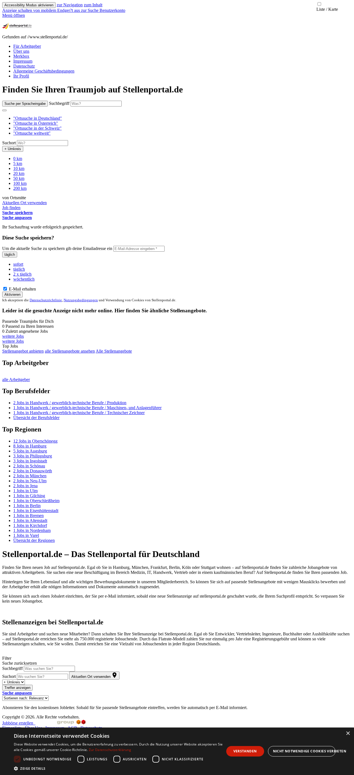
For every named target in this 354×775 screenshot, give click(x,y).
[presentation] (41, 10)
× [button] (348, 733)
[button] (37, 118)
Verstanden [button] (245, 751)
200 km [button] (20, 188)
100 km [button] (20, 183)
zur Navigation (70, 4)
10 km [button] (18, 168)
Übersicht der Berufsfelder (36, 417)
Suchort (9, 142)
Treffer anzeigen (17, 688)
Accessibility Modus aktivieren (28, 5)
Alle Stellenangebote (114, 351)
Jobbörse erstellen (18, 723)
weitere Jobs (13, 336)
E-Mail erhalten (22, 289)
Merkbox (21, 56)
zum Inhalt (93, 4)
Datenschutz (24, 66)
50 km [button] (18, 178)
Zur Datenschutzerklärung (110, 749)
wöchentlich (24, 279)
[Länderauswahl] (4, 110)
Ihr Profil (21, 76)
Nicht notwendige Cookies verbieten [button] (304, 751)
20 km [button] (18, 173)
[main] (177, 397)
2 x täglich (22, 274)
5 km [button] (17, 163)
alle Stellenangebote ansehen (70, 351)
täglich (9, 254)
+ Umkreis (12, 149)
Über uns (21, 51)
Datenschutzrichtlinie (46, 300)
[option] (182, 118)
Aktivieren (12, 294)
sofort (18, 264)
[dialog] (177, 751)
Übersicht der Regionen (34, 540)
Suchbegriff (59, 103)
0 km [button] (17, 158)
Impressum (22, 61)
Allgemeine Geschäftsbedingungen (43, 71)
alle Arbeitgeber (16, 379)
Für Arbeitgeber (27, 46)
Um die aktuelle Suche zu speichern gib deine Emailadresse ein (57, 248)
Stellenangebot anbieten (23, 351)
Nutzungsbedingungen (81, 300)
